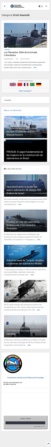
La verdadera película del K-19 (22, 298)
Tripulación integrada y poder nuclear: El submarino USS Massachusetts (22, 131)
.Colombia (7, 49)
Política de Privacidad (35, 378)
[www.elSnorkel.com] (18, 7)
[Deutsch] (38, 84)
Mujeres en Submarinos (13, 110)
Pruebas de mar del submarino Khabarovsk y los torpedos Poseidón (22, 225)
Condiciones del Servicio (16, 378)
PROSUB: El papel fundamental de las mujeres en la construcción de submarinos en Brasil (24, 155)
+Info (35, 67)
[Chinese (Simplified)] (19, 84)
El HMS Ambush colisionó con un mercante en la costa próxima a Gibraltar (24, 330)
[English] (13, 84)
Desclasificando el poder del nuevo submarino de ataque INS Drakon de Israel (23, 190)
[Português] (32, 84)
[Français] (26, 84)
